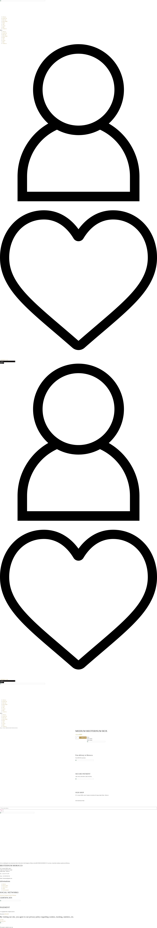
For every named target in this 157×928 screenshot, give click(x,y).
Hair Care (4, 19)
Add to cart (83, 737)
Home (3, 22)
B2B (3, 27)
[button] (78, 30)
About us (4, 16)
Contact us (4, 28)
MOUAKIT (6, 914)
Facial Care (4, 18)
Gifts (3, 24)
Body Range (4, 21)
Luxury (3, 25)
